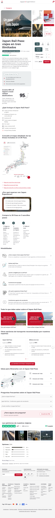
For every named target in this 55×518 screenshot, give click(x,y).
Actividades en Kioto (43, 492)
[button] (52, 318)
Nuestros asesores (9, 499)
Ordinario (38, 49)
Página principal (5, 463)
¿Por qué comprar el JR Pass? (8, 327)
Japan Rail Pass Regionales (17, 488)
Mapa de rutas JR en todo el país (12, 182)
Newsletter (4, 490)
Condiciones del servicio (24, 511)
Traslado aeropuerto (18, 493)
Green (46, 49)
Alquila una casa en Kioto (34, 489)
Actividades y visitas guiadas (43, 487)
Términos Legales (13, 509)
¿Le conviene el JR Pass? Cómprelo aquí (22, 363)
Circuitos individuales (10, 493)
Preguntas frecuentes (4, 497)
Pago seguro (33, 511)
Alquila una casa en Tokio (34, 487)
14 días (43, 44)
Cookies (50, 509)
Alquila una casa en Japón (34, 486)
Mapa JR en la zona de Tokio (11, 185)
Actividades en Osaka (43, 495)
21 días (48, 44)
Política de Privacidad (43, 509)
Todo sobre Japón (50, 488)
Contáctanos (6, 509)
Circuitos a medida (10, 496)
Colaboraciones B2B (5, 494)
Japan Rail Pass (17, 486)
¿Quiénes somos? (4, 488)
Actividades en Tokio (43, 489)
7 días (37, 44)
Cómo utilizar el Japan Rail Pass (36, 327)
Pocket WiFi (25, 490)
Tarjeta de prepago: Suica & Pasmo (18, 491)
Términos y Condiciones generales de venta (27, 509)
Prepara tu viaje (50, 491)
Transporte (11, 463)
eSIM (24, 489)
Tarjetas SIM (25, 487)
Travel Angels (32, 496)
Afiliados (3, 491)
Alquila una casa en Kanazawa (33, 492)
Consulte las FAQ (45, 414)
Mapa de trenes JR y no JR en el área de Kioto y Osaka (17, 188)
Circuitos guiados (9, 491)
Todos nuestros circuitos (11, 488)
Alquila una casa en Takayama (33, 494)
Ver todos (48, 34)
